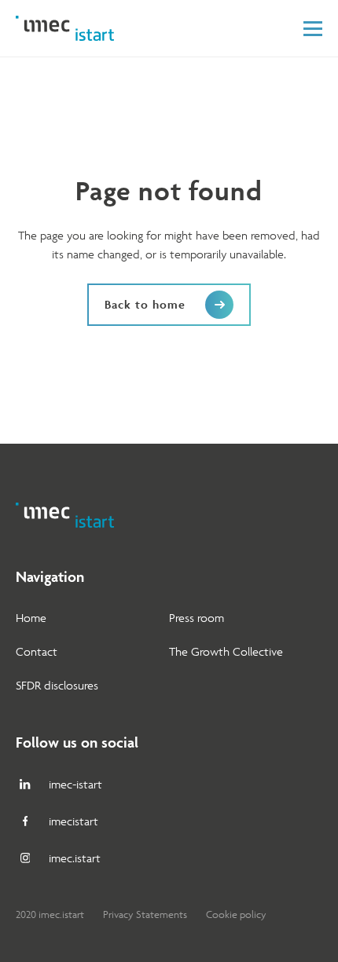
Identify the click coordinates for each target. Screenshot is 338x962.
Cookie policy (236, 914)
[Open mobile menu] (312, 28)
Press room (196, 617)
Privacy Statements (145, 914)
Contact (36, 651)
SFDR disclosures (57, 685)
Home (31, 617)
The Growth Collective (226, 651)
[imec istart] (65, 28)
